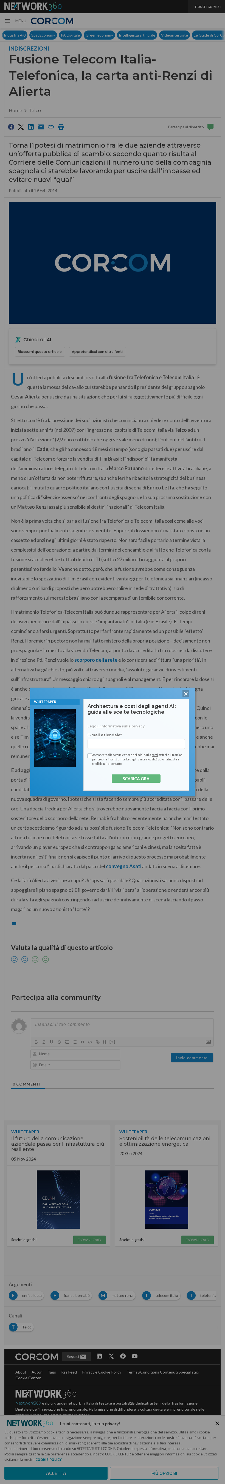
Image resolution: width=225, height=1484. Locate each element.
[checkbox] (89, 756)
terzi (155, 755)
